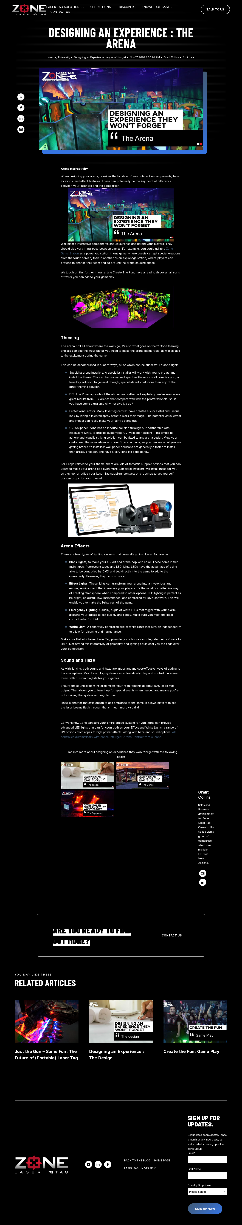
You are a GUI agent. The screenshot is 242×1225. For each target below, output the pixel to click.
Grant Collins (171, 57)
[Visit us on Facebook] (107, 1164)
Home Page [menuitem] (162, 1160)
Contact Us (172, 935)
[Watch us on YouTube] (88, 1164)
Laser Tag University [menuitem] (140, 1168)
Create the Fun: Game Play (191, 1051)
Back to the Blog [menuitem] (137, 1160)
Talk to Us (215, 9)
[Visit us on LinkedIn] (98, 1164)
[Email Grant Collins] (202, 873)
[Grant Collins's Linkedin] (202, 882)
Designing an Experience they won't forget (100, 57)
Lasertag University (58, 57)
